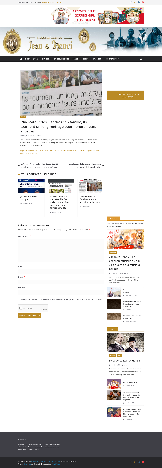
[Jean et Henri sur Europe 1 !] (31, 180)
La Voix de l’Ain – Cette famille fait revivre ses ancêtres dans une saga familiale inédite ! (60, 202)
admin (39, 136)
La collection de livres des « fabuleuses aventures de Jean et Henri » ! (85, 165)
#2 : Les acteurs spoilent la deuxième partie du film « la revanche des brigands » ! (132, 396)
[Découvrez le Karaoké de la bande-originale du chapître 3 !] (114, 305)
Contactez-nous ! (113, 59)
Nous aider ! (97, 59)
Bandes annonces (61, 59)
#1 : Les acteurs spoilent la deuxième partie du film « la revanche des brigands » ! (132, 412)
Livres (35, 59)
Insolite (85, 59)
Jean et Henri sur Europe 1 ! (28, 198)
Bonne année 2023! (130, 382)
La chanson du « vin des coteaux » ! (132, 291)
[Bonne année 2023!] (114, 384)
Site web (21, 287)
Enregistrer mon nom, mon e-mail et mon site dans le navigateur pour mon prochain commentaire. (62, 299)
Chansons (46, 59)
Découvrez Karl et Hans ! (124, 360)
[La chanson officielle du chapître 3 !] (114, 318)
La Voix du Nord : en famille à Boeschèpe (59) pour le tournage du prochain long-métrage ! (40, 165)
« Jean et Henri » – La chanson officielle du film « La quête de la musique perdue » (125, 263)
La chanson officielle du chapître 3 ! (132, 317)
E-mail (21, 277)
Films (27, 59)
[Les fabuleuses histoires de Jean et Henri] (20, 59)
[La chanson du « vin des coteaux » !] (114, 292)
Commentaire (24, 236)
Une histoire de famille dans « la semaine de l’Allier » (90, 199)
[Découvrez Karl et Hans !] (125, 342)
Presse (75, 59)
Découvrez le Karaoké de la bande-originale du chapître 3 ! (132, 304)
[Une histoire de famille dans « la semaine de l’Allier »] (90, 180)
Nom (21, 266)
